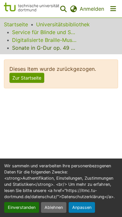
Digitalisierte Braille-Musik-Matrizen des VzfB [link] (44, 40)
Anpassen (81, 207)
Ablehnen (54, 207)
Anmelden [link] (92, 9)
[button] (31, 9)
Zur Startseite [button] (26, 78)
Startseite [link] (16, 24)
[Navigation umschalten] (113, 9)
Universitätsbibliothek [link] (63, 24)
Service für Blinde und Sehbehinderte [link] (44, 32)
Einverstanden (21, 207)
